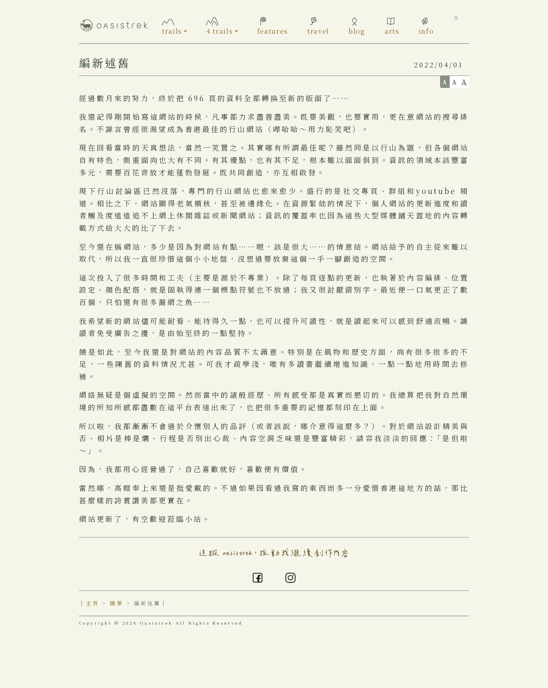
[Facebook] (257, 576)
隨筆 (117, 603)
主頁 (92, 603)
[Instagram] (290, 576)
